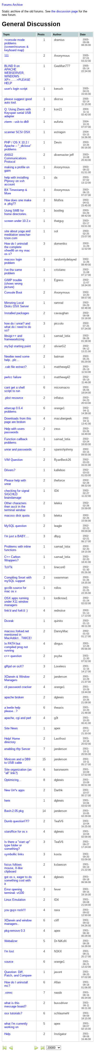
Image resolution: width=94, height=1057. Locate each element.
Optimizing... (12, 780)
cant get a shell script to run (14, 389)
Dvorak (9, 621)
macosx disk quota (16, 515)
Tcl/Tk (8, 567)
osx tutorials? (13, 1013)
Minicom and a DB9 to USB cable (17, 761)
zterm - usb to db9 (16, 121)
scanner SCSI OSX (17, 132)
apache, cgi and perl (17, 718)
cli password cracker (17, 687)
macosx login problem (13, 261)
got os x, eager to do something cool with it (18, 880)
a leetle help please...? (12, 709)
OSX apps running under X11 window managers (16, 601)
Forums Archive (12, 4)
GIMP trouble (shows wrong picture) (13, 283)
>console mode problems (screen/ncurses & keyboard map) (16, 45)
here (7, 800)
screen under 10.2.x (17, 221)
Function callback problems (16, 440)
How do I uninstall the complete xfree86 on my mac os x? (17, 249)
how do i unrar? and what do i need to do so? (17, 327)
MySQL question (15, 526)
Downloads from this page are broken (17, 420)
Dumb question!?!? (16, 821)
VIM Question (13, 459)
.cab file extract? (15, 367)
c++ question (13, 656)
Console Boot (13, 292)
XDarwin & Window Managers (16, 678)
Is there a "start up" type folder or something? (17, 845)
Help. (7, 1034)
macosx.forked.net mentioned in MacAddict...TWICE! (18, 634)
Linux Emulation (15, 899)
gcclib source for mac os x (15, 589)
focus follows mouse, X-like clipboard (13, 868)
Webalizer (10, 941)
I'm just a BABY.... (16, 536)
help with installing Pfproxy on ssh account (16, 181)
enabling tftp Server (17, 749)
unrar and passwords (18, 449)
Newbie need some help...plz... (16, 358)
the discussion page (64, 11)
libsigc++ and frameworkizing (14, 337)
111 (6, 55)
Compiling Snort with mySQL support (17, 579)
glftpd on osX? (14, 666)
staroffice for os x (16, 831)
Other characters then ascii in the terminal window (15, 506)
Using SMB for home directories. (15, 212)
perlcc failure (12, 377)
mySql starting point (17, 346)
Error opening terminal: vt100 (14, 891)
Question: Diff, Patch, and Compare (17, 973)
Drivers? (9, 470)
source (8, 961)
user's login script (15, 88)
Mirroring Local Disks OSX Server (16, 304)
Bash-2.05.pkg (14, 811)
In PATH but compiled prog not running (16, 647)
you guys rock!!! (15, 910)
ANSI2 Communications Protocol (15, 158)
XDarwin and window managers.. (17, 922)
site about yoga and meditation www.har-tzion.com (17, 234)
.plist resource (13, 398)
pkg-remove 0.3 (14, 930)
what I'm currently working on (16, 1025)
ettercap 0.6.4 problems (13, 409)
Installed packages (16, 313)
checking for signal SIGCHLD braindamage (16, 494)
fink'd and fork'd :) (16, 610)
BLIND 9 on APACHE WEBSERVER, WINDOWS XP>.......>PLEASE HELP (17, 74)
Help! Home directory (12, 740)
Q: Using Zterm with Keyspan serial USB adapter (17, 113)
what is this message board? (15, 1004)
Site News (11, 728)
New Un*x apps (14, 790)
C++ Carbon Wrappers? (12, 558)
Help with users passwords (14, 430)
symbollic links (14, 854)
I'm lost (9, 951)
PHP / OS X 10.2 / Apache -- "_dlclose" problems (17, 146)
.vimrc (8, 992)
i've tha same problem (13, 271)
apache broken (14, 697)
